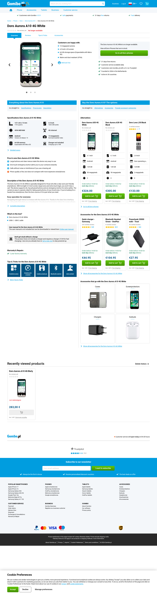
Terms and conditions (91, 542)
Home (9, 21)
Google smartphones (51, 495)
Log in (123, 4)
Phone (19, 10)
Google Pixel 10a (13, 495)
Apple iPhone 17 (13, 487)
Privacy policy (86, 510)
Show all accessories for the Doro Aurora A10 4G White (102, 273)
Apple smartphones (51, 487)
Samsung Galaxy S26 (14, 491)
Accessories (31, 10)
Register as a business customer (55, 508)
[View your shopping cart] (147, 3)
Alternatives (98, 108)
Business (55, 10)
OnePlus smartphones (52, 491)
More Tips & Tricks (16, 280)
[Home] (11, 10)
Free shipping (92, 201)
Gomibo (85, 503)
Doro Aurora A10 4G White (46, 21)
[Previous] (9, 65)
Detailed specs (15, 150)
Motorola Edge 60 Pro (15, 497)
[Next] (52, 65)
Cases (121, 487)
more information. (98, 538)
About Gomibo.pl (51, 542)
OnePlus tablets (87, 495)
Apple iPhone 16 (13, 489)
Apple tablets (86, 487)
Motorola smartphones (52, 493)
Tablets (44, 10)
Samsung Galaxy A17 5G (16, 499)
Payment (11, 506)
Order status (12, 508)
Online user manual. (67, 229)
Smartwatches (123, 497)
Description (47, 108)
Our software (86, 508)
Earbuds (121, 493)
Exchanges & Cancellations (16, 514)
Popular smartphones (18, 484)
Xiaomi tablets (86, 491)
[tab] (26, 92)
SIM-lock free (65, 63)
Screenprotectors (124, 489)
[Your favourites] (141, 3)
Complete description (17, 206)
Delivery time (12, 510)
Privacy (60, 542)
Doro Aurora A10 (30, 21)
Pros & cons (37, 108)
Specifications (26, 108)
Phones (48, 484)
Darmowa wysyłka (21, 417)
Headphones (123, 495)
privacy (64, 584)
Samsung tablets (87, 489)
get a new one (47, 241)
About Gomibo (86, 506)
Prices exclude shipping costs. (99, 537)
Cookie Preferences (77, 542)
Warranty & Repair (13, 516)
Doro (21, 21)
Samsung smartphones (52, 489)
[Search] (103, 4)
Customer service (70, 10)
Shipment (11, 512)
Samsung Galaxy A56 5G (16, 493)
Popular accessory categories (125, 108)
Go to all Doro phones (90, 207)
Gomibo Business (50, 506)
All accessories (123, 499)
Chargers (122, 491)
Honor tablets (86, 493)
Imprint (67, 542)
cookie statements (76, 584)
